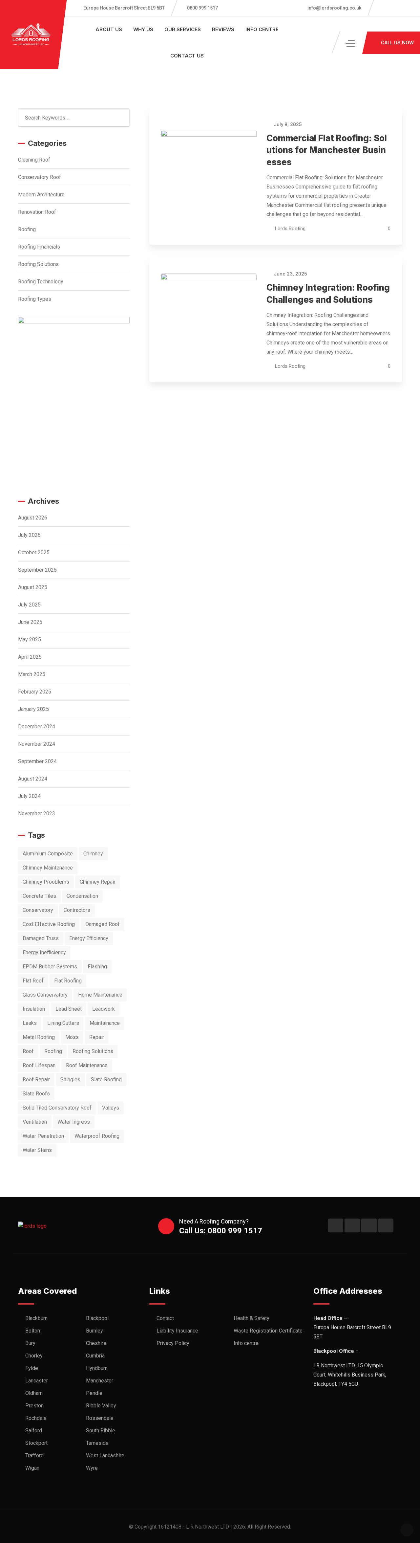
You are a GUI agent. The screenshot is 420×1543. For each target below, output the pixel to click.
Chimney (93, 853)
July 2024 (29, 796)
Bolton (32, 1331)
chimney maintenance (48, 868)
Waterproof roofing (96, 1136)
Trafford (34, 1455)
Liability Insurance (177, 1331)
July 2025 (29, 605)
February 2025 (34, 692)
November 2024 (36, 744)
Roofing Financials (39, 247)
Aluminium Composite (48, 853)
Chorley (34, 1356)
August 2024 (32, 779)
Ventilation (35, 1122)
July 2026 (29, 535)
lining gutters (63, 1023)
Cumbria (95, 1356)
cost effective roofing (49, 924)
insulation (34, 1009)
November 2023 (36, 813)
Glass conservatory (45, 995)
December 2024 (36, 726)
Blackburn (36, 1318)
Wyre (92, 1468)
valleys (110, 1108)
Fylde (31, 1368)
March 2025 (31, 674)
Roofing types (34, 299)
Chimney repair (98, 882)
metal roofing (39, 1037)
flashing (97, 966)
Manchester (99, 1381)
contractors (77, 910)
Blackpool (97, 1318)
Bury (30, 1343)
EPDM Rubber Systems (50, 966)
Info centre (262, 29)
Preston (34, 1405)
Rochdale (36, 1418)
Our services (182, 29)
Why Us (143, 29)
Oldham (34, 1393)
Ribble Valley (101, 1405)
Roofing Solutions (38, 264)
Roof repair (36, 1079)
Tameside (97, 1443)
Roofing (27, 229)
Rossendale (100, 1418)
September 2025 (37, 570)
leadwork (103, 1009)
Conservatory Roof (39, 177)
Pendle (94, 1393)
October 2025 (34, 552)
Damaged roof (102, 924)
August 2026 (32, 518)
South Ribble (100, 1430)
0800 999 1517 (202, 8)
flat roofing (68, 981)
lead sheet (68, 1009)
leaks (30, 1023)
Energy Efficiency (88, 938)
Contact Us (187, 56)
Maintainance (105, 1023)
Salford (33, 1430)
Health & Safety (251, 1318)
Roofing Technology (40, 281)
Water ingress (73, 1122)
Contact (165, 1318)
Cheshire (96, 1343)
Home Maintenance (100, 995)
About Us (108, 29)
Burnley (94, 1331)
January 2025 (33, 709)
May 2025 (29, 639)
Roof (28, 1051)
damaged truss (41, 938)
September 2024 (37, 761)
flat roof (33, 981)
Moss (72, 1037)
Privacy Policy (173, 1343)
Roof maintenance (87, 1065)
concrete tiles (39, 896)
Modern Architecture (41, 194)
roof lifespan (39, 1065)
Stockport (36, 1443)
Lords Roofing (290, 228)
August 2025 (32, 587)
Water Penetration (43, 1136)
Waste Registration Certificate (268, 1331)
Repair (96, 1037)
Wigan (32, 1468)
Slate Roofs (36, 1094)
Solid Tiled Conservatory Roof (57, 1108)
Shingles (70, 1079)
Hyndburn (97, 1368)
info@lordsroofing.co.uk (333, 8)
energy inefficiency (44, 952)
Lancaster (36, 1381)
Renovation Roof (37, 212)
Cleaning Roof (34, 160)
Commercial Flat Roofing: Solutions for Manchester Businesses (326, 150)
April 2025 (30, 657)
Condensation (82, 896)
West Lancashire (105, 1455)
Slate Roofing (106, 1079)
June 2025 (30, 622)
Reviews (223, 29)
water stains (37, 1150)
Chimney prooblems (46, 882)
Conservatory (38, 910)
